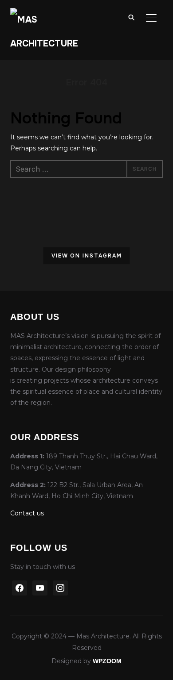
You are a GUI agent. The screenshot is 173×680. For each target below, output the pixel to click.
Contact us (27, 513)
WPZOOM (107, 661)
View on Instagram (86, 255)
